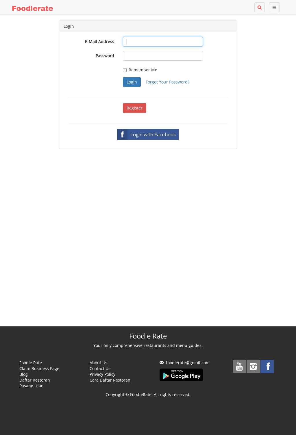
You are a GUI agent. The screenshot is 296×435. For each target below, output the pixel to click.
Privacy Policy (102, 374)
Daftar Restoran (34, 380)
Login (132, 82)
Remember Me (143, 69)
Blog (23, 374)
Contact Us (100, 368)
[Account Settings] (274, 7)
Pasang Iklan (31, 385)
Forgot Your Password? (167, 82)
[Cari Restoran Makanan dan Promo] (259, 7)
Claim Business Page (39, 368)
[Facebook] (267, 366)
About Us (98, 362)
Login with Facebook (153, 134)
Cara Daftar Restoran (110, 380)
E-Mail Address (99, 41)
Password (105, 55)
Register (135, 108)
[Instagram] (253, 366)
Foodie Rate (30, 362)
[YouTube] (239, 366)
